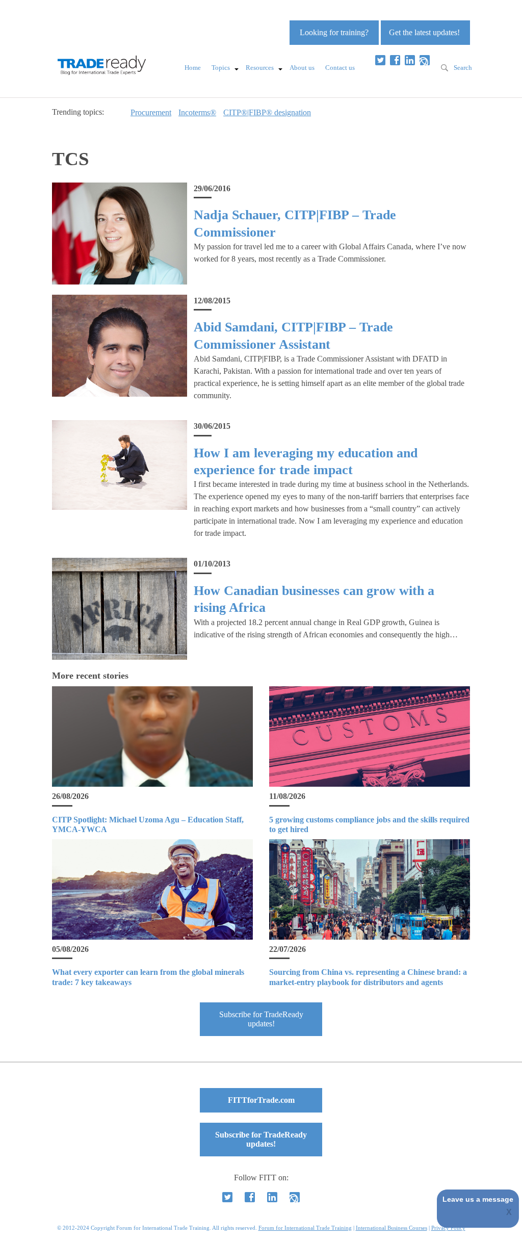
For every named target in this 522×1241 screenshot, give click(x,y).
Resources (260, 67)
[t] (380, 60)
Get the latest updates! (424, 32)
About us (302, 67)
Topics (221, 67)
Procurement (150, 112)
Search (463, 67)
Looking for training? (334, 32)
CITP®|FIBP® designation (267, 112)
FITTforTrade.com (261, 1100)
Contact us (340, 67)
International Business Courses (391, 1228)
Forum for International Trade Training (305, 1228)
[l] (410, 60)
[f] (395, 60)
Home (193, 67)
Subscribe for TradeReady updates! (261, 1019)
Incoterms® (197, 112)
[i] (425, 60)
